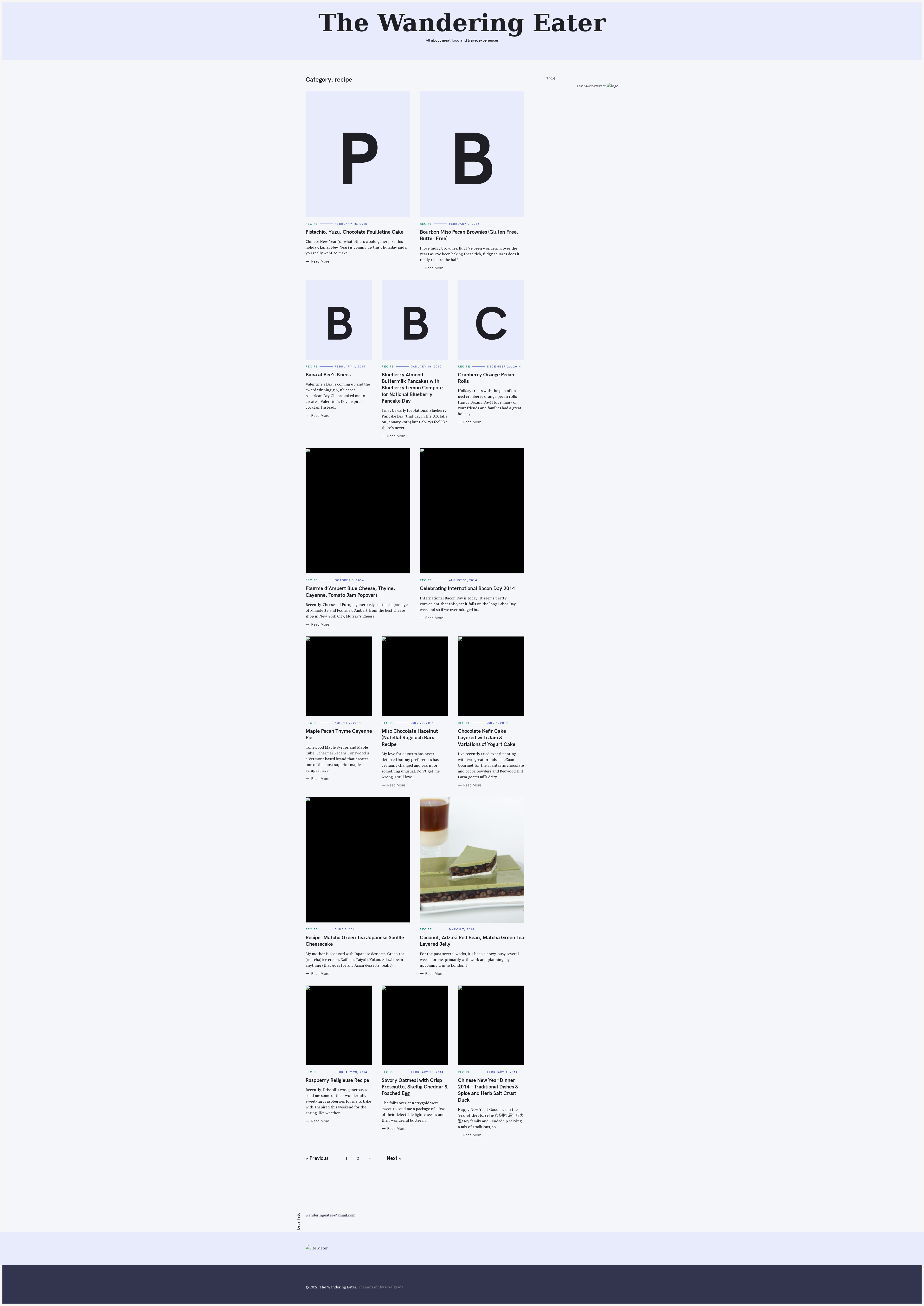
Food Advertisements (589, 85)
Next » (394, 1158)
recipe (312, 223)
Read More (320, 261)
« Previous (317, 1158)
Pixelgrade (394, 1287)
